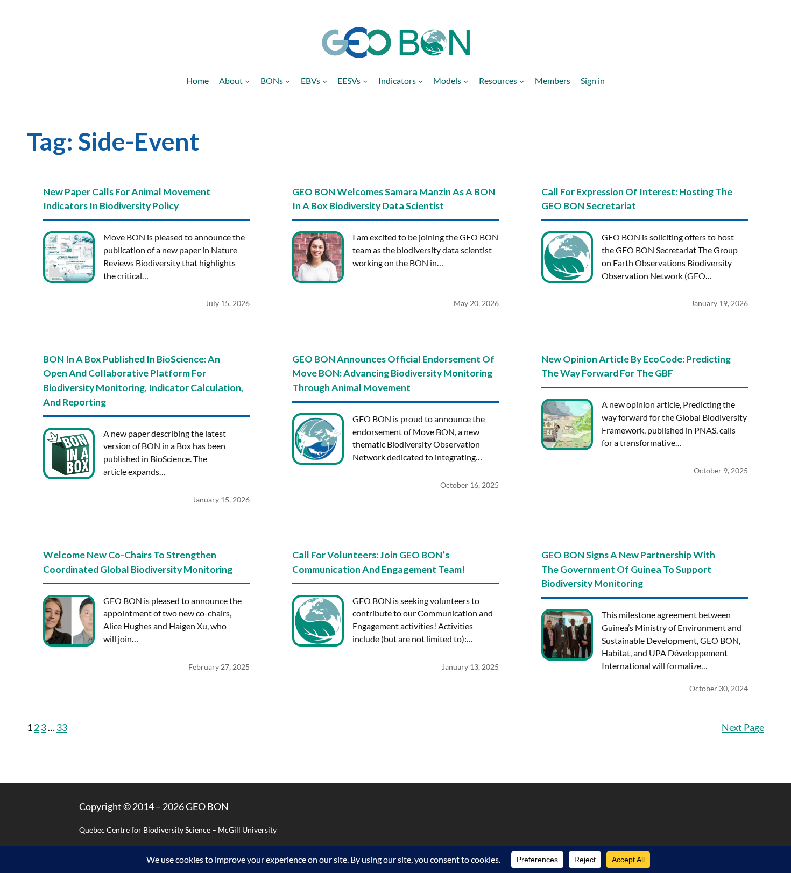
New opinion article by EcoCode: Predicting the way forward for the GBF (636, 366)
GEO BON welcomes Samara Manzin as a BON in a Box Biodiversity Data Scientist (393, 199)
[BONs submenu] (287, 80)
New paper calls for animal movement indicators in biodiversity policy (126, 199)
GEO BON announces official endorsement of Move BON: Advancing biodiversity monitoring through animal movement (393, 373)
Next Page (743, 727)
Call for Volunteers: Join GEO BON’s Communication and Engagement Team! (378, 562)
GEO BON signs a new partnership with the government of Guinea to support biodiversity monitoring (628, 569)
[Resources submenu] (521, 80)
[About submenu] (247, 80)
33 (61, 727)
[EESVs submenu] (365, 80)
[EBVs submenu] (324, 80)
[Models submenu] (465, 80)
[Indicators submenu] (420, 80)
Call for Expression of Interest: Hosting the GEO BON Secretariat (636, 199)
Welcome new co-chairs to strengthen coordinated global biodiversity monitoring (137, 562)
